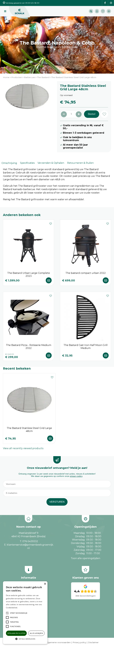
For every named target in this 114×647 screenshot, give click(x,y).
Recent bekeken (17, 368)
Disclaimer (93, 642)
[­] (105, 3)
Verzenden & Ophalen (51, 162)
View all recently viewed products (23, 448)
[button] (18, 613)
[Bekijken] (109, 11)
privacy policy (76, 476)
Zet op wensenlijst (50, 223)
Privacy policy (79, 642)
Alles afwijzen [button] (36, 633)
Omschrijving (9, 163)
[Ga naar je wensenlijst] (104, 11)
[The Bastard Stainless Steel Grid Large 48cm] (27, 109)
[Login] (97, 11)
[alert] (25, 612)
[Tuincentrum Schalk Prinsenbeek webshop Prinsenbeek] (19, 12)
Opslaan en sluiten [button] (16, 633)
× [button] (45, 584)
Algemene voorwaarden (58, 642)
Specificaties (27, 162)
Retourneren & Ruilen (80, 162)
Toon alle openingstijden (85, 558)
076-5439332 (30, 541)
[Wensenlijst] (103, 11)
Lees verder (22, 607)
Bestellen (49, 280)
